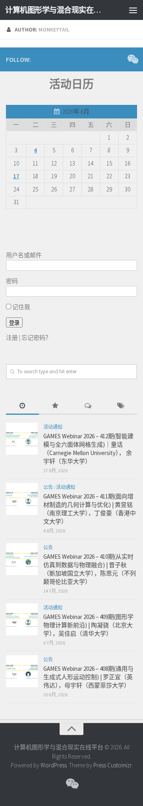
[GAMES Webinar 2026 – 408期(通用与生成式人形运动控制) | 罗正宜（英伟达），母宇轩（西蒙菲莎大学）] (22, 671)
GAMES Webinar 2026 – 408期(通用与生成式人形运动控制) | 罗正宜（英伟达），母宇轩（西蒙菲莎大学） (88, 677)
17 (16, 176)
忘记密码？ (36, 337)
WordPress (54, 765)
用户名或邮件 (24, 255)
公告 (48, 487)
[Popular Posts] (55, 406)
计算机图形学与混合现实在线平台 (56, 10)
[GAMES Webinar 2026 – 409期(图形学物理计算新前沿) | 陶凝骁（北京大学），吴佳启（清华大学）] (22, 619)
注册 (12, 337)
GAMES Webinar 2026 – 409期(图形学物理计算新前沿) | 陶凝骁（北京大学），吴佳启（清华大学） (88, 625)
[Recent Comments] (88, 406)
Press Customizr (112, 765)
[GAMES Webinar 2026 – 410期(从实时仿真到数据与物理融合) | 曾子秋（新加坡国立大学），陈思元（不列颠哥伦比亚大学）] (22, 559)
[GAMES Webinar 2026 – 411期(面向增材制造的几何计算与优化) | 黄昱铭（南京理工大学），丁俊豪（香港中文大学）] (22, 499)
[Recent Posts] (22, 406)
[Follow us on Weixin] (132, 59)
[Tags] (120, 406)
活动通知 (52, 427)
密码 (12, 281)
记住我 (20, 307)
